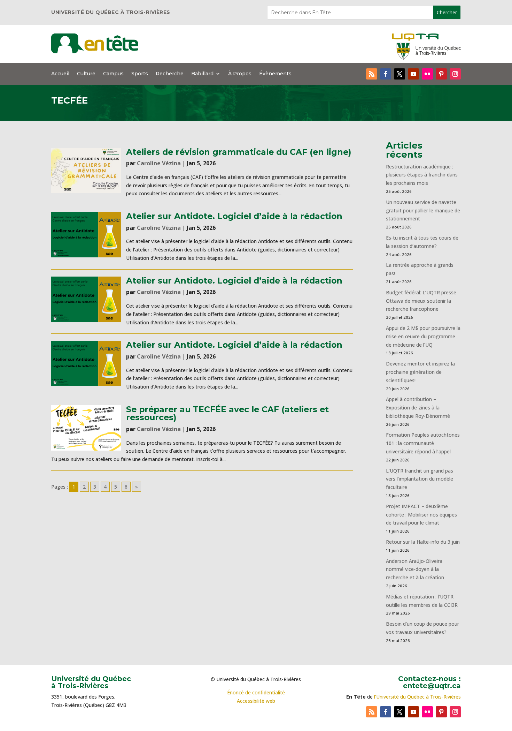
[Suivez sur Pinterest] (441, 74)
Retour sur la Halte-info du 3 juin (423, 541)
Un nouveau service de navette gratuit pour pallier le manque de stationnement (423, 210)
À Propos (239, 74)
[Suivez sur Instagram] (455, 74)
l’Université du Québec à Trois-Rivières (417, 696)
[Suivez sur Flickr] (427, 74)
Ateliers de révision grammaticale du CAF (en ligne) (238, 152)
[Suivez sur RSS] (371, 74)
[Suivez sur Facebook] (385, 74)
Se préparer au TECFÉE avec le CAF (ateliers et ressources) (227, 413)
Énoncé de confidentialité (256, 692)
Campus (113, 74)
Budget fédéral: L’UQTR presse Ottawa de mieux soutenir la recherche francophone (421, 300)
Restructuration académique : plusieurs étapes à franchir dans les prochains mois (422, 175)
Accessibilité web (256, 701)
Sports (139, 74)
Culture (86, 74)
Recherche (170, 74)
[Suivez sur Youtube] (413, 74)
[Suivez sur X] (399, 74)
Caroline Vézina (159, 163)
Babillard (202, 74)
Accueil (60, 74)
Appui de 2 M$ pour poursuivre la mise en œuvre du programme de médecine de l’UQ (423, 336)
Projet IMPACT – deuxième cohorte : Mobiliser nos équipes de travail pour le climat (421, 514)
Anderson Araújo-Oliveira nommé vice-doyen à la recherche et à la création (415, 569)
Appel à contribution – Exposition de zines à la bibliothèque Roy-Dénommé (418, 407)
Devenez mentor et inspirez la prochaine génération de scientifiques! (420, 372)
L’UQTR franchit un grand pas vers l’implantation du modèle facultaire (419, 479)
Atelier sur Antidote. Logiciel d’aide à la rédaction (234, 216)
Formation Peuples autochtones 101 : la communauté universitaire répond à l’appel (423, 443)
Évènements (275, 74)
